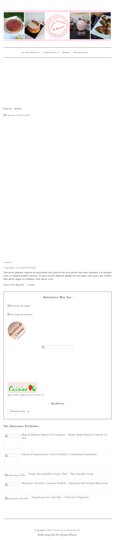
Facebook (5, 5)
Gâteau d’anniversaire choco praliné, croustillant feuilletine (59, 454)
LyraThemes (70, 535)
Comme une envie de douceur (66, 530)
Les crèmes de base (30, 52)
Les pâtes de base (50, 52)
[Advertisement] (57, 80)
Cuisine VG (39, 395)
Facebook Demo (44, 5)
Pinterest (14, 5)
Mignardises (20, 285)
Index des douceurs (31, 5)
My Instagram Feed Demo (40, 5)
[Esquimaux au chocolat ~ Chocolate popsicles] (18, 498)
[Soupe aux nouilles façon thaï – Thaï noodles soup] (16, 475)
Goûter (12, 285)
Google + (23, 5)
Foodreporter (18, 5)
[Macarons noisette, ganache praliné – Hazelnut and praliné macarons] (13, 486)
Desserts (6, 285)
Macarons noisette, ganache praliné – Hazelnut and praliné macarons (65, 483)
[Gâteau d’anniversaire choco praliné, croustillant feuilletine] (13, 460)
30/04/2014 (8, 262)
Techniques (66, 52)
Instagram (10, 5)
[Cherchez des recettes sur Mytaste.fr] (20, 314)
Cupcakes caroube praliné (20, 267)
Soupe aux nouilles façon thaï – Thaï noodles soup (60, 473)
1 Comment (31, 285)
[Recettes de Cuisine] (18, 305)
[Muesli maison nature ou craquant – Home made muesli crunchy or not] (13, 441)
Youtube (27, 5)
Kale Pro (55, 535)
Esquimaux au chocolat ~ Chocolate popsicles (60, 497)
